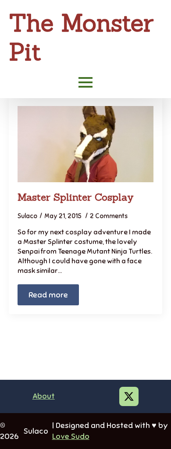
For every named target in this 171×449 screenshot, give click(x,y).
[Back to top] (149, 427)
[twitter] (129, 396)
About (43, 396)
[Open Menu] (85, 82)
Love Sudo (70, 436)
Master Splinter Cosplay (76, 197)
